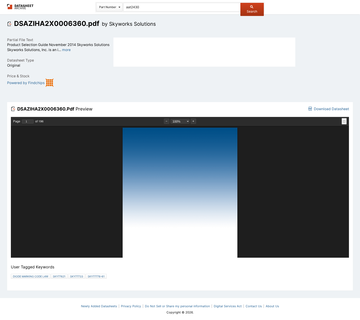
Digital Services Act (228, 306)
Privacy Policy (131, 306)
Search (252, 11)
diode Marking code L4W (30, 276)
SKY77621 (59, 276)
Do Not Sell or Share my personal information (177, 306)
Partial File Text (20, 40)
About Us (272, 306)
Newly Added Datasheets (99, 306)
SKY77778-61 (96, 276)
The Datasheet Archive (20, 6)
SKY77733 (76, 276)
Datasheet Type (20, 60)
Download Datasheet (331, 109)
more (66, 50)
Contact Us (254, 306)
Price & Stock (18, 76)
